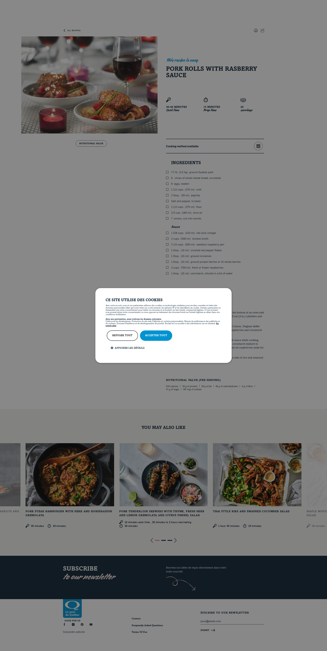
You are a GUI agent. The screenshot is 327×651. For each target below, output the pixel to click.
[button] (166, 348)
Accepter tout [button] (156, 335)
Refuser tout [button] (122, 335)
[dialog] (163, 325)
